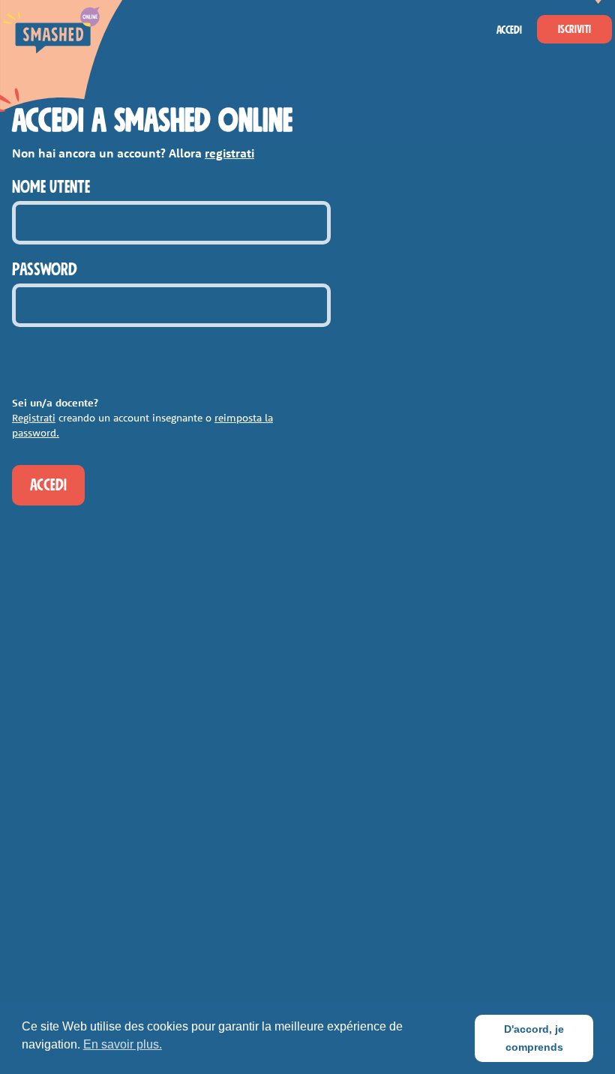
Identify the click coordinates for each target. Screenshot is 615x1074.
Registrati (34, 417)
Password (44, 270)
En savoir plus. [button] (122, 1044)
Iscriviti (574, 29)
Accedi (509, 30)
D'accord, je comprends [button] (534, 1038)
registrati (229, 153)
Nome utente (51, 187)
